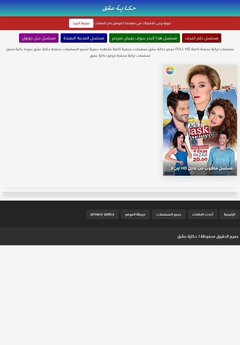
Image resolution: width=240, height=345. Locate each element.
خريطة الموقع (135, 214)
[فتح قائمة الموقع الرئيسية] (235, 3)
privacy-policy (102, 214)
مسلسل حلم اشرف (201, 38)
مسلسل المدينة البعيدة (84, 38)
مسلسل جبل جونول (39, 38)
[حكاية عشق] (120, 7)
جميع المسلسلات (168, 214)
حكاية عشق (187, 236)
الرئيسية (229, 214)
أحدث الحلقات (202, 214)
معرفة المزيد (81, 23)
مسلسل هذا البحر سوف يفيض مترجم (144, 38)
